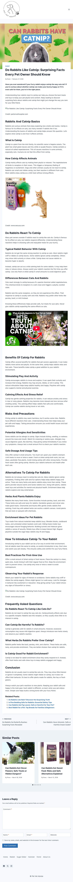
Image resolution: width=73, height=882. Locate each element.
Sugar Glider (21, 857)
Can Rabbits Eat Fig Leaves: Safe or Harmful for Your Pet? (31, 705)
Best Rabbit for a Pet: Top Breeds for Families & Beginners (31, 708)
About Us (46, 857)
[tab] (32, 784)
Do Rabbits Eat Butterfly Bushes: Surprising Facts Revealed (14, 722)
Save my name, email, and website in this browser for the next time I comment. (31, 840)
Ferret (39, 857)
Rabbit (7, 66)
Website (53, 835)
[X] (7, 866)
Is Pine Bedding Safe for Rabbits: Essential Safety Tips (30, 702)
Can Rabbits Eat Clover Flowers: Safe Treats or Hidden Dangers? (16, 771)
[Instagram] (11, 866)
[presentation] (18, 753)
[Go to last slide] (5, 762)
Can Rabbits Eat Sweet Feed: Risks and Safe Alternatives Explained (52, 771)
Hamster (31, 857)
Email (29, 835)
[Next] (67, 762)
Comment (7, 809)
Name (6, 835)
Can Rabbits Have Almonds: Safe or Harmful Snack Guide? (57, 722)
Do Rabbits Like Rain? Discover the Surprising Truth (29, 700)
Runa (8, 79)
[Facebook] (4, 866)
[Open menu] (69, 9)
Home (5, 857)
